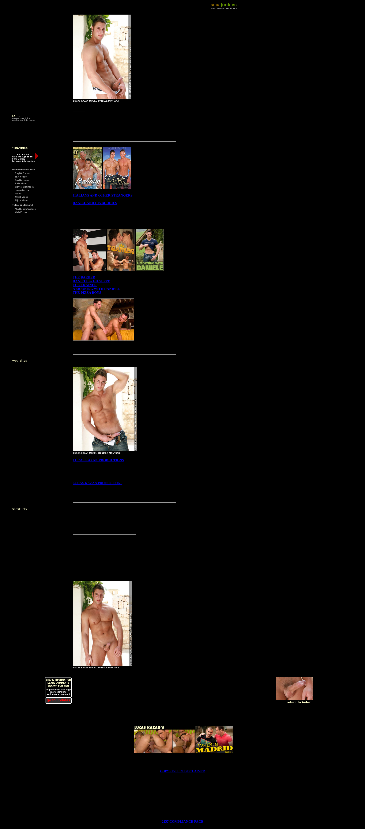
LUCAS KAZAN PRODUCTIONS (98, 460)
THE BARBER (84, 277)
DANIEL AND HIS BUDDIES (95, 203)
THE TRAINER (85, 285)
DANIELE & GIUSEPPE (91, 281)
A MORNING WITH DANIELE (96, 289)
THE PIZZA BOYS (87, 292)
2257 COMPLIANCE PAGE (182, 821)
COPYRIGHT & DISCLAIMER (182, 771)
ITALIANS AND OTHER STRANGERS (102, 195)
